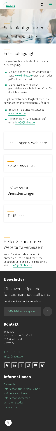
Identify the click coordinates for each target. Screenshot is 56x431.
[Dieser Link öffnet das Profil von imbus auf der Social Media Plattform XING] (7, 365)
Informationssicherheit (17, 398)
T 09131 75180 (12, 352)
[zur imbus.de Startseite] (9, 5)
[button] (42, 4)
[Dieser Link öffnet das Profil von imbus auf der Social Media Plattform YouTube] (35, 365)
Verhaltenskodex (13, 403)
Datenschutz (11, 384)
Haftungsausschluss (15, 393)
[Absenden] (47, 311)
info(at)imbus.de (25, 123)
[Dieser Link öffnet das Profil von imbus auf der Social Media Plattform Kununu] (42, 365)
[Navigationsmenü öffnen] (50, 4)
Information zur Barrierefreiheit (22, 389)
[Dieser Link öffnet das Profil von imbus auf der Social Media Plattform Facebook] (21, 365)
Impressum (10, 407)
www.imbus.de (23, 76)
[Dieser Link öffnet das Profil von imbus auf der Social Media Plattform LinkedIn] (14, 365)
